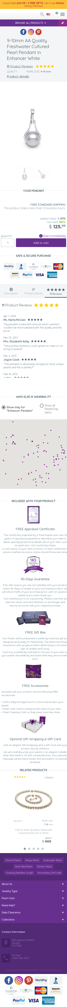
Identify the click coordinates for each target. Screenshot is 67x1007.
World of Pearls (13, 860)
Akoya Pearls (32, 860)
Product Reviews (20, 66)
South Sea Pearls (23, 866)
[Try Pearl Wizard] (63, 22)
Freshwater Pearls (52, 860)
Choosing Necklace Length (19, 872)
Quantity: (6, 236)
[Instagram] (31, 32)
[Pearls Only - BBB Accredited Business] (21, 266)
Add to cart (41, 243)
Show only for (20, 408)
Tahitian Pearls (44, 866)
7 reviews (48, 777)
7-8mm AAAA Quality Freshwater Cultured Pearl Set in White (33, 831)
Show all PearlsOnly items (51, 409)
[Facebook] (23, 32)
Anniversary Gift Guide (49, 872)
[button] (59, 436)
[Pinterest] (38, 32)
